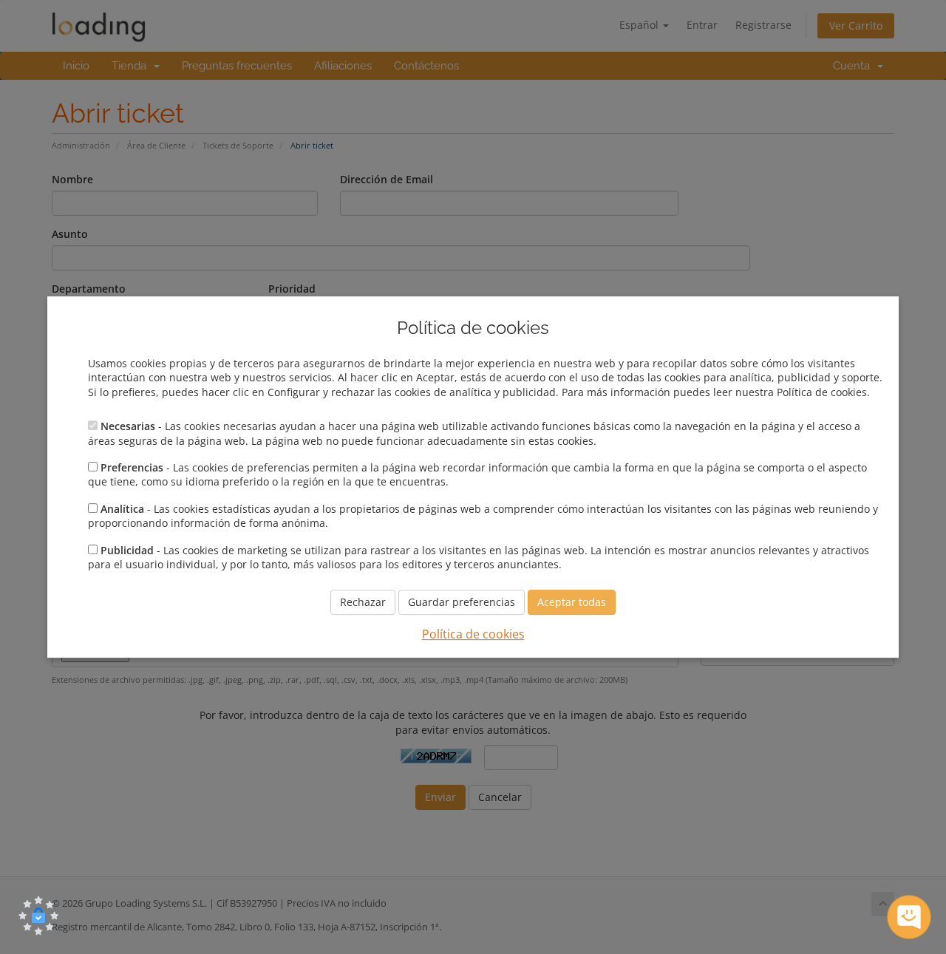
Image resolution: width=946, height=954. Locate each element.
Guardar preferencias (461, 603)
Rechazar (363, 603)
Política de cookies (473, 635)
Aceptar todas (571, 603)
